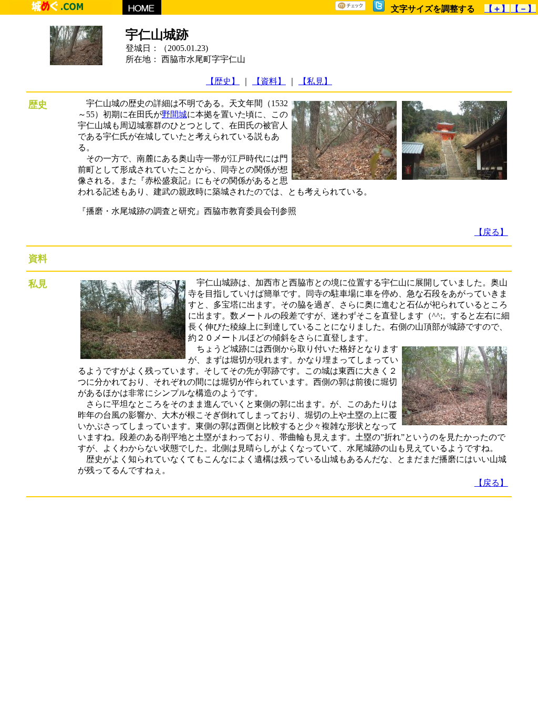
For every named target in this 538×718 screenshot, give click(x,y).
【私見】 (315, 81)
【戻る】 (491, 232)
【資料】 (269, 81)
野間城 (174, 114)
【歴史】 (223, 81)
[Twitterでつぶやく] (379, 8)
